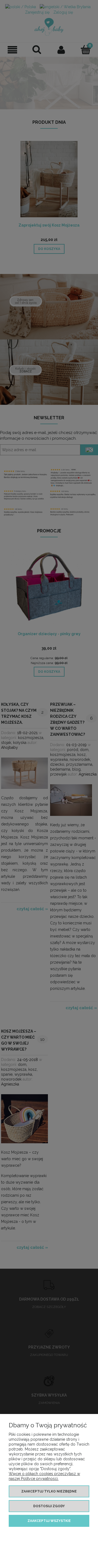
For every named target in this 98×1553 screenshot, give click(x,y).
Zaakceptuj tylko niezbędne (49, 1491)
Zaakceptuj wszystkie (49, 1521)
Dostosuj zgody (49, 1506)
